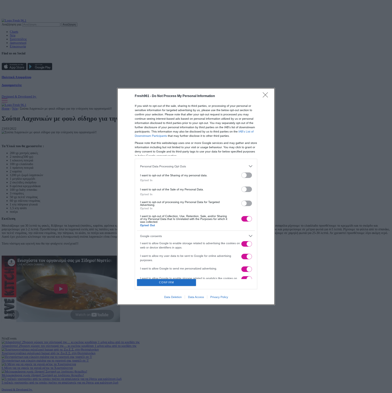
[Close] (267, 96)
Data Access (196, 297)
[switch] (246, 175)
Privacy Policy (219, 297)
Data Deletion (173, 297)
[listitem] (196, 166)
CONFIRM (166, 282)
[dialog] (196, 196)
